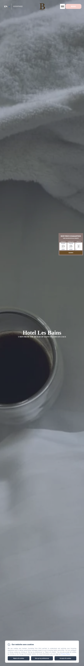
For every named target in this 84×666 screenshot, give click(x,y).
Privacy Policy (65, 654)
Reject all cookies (18, 658)
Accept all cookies (65, 658)
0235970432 (18, 6)
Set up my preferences (42, 658)
